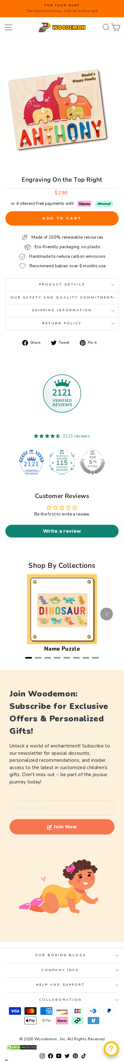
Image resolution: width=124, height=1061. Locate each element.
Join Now (65, 826)
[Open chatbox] (111, 1049)
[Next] (106, 614)
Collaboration (60, 1000)
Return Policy (62, 323)
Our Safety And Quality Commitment (62, 297)
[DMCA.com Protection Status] (62, 1047)
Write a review (62, 531)
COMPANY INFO (60, 970)
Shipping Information (62, 310)
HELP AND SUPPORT (60, 985)
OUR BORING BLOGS (60, 955)
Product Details (62, 284)
